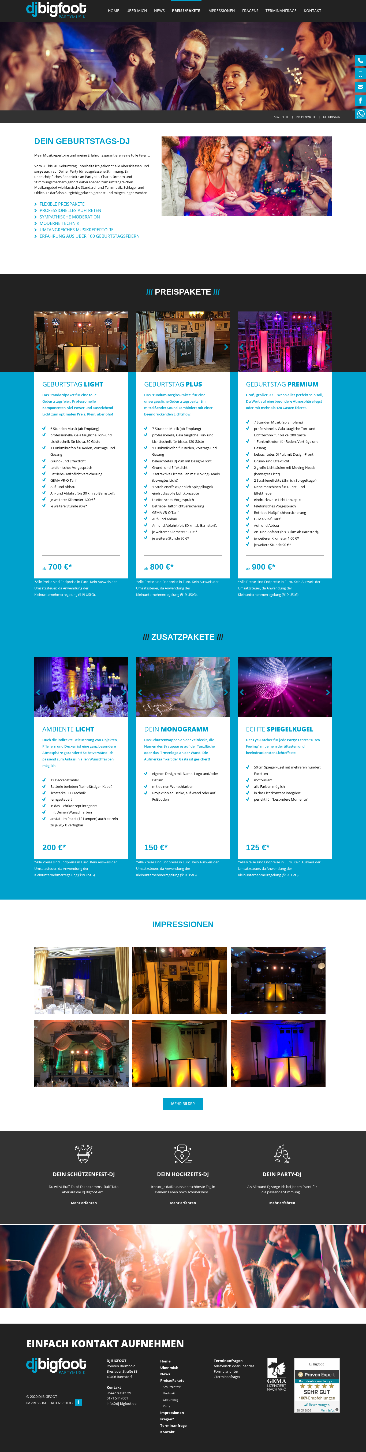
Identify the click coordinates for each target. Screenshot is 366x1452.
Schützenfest (172, 1405)
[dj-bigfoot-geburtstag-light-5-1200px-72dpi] (81, 1013)
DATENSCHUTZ (61, 1420)
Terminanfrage (281, 10)
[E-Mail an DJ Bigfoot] (121, 1421)
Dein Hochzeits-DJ (183, 1207)
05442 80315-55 (119, 1410)
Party (166, 1424)
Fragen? (250, 10)
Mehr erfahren (84, 1236)
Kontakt (312, 10)
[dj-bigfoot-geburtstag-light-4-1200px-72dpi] (278, 1086)
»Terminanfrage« (227, 1394)
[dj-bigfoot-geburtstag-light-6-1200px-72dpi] (278, 1013)
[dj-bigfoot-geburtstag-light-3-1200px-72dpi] (179, 1086)
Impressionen (221, 10)
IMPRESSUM (36, 1420)
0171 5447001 (117, 1416)
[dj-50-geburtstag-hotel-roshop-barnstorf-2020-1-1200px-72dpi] (179, 1013)
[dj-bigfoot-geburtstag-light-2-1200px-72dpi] (81, 1086)
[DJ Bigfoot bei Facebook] (78, 1420)
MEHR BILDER (183, 1137)
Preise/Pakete (186, 10)
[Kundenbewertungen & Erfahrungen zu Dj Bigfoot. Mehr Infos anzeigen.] (317, 1402)
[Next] (122, 358)
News (159, 10)
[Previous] (39, 358)
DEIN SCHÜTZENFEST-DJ (84, 1207)
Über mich (136, 10)
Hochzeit (169, 1411)
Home (113, 10)
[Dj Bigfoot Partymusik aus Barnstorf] (56, 10)
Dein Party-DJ (282, 1207)
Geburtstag (170, 1418)
